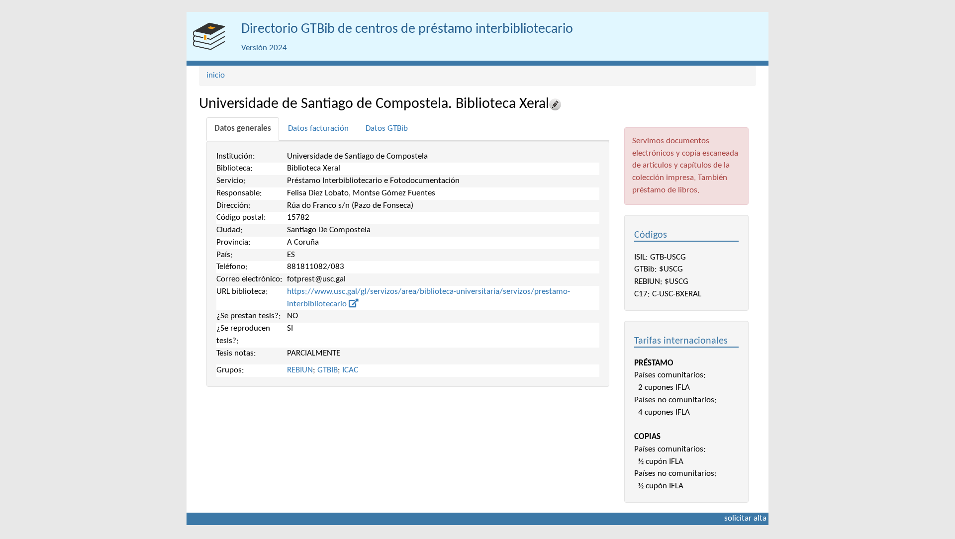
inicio (215, 75)
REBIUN (300, 370)
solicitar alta (745, 518)
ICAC (350, 370)
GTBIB (327, 370)
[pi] (208, 36)
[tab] (242, 129)
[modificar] (555, 104)
